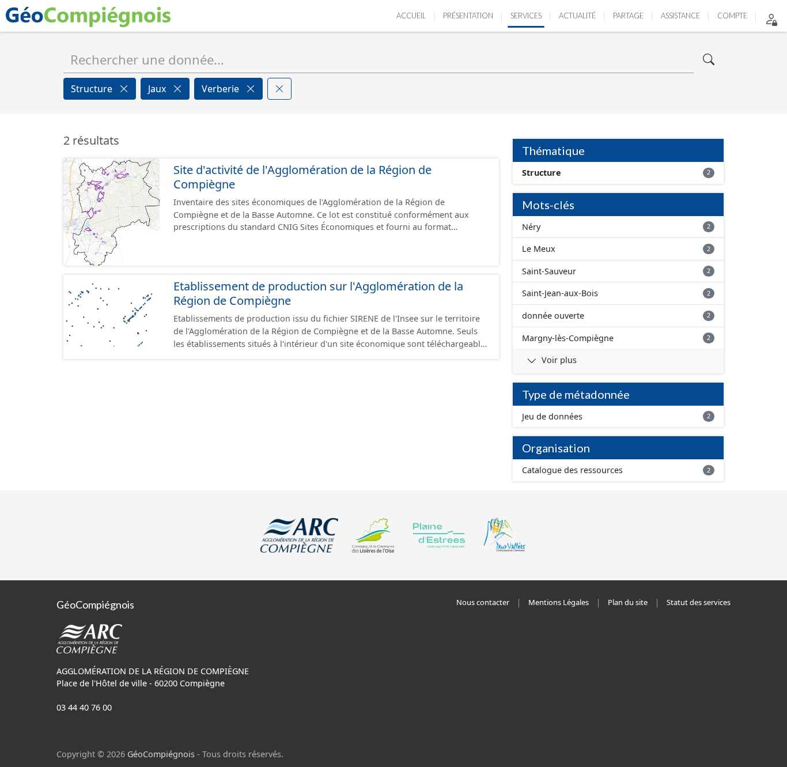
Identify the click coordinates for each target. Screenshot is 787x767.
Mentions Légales (558, 602)
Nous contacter (482, 602)
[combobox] (378, 59)
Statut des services (699, 602)
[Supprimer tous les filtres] (279, 89)
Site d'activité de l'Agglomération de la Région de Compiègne (302, 177)
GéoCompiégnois (161, 754)
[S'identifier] (771, 18)
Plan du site (628, 602)
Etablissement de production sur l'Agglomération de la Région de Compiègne (318, 293)
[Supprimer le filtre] (123, 88)
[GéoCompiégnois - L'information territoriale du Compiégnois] (91, 16)
